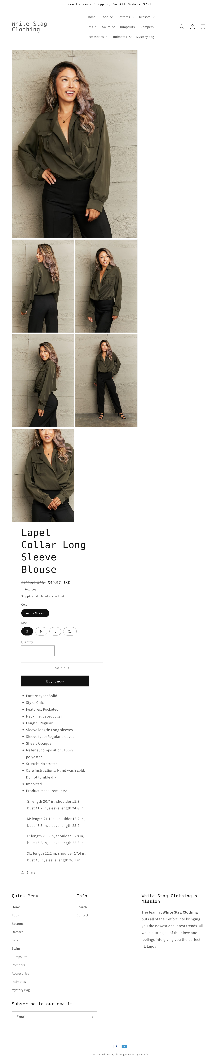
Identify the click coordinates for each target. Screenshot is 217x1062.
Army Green (35, 613)
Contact (82, 915)
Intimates (19, 981)
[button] (106, 17)
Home (16, 907)
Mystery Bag (21, 990)
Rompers (18, 965)
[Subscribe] (91, 1016)
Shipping (27, 596)
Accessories (20, 973)
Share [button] (31, 872)
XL (70, 631)
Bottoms (18, 923)
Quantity (27, 642)
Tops (15, 915)
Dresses (17, 932)
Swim (16, 948)
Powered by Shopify (136, 1054)
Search (82, 907)
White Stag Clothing (113, 1054)
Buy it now (55, 681)
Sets (15, 940)
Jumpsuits (19, 956)
